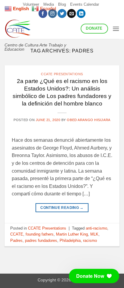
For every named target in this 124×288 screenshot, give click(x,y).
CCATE (16, 234)
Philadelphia (70, 240)
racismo (90, 240)
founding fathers (40, 234)
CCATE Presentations (62, 74)
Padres (16, 240)
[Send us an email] (71, 13)
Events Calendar (84, 4)
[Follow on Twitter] (61, 13)
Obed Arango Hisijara (88, 120)
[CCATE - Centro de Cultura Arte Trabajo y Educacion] (40, 28)
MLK (94, 234)
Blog (62, 4)
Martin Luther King (72, 234)
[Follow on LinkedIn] (81, 13)
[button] (115, 28)
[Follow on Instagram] (52, 13)
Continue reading (62, 208)
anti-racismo (96, 228)
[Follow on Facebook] (43, 13)
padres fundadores (41, 240)
